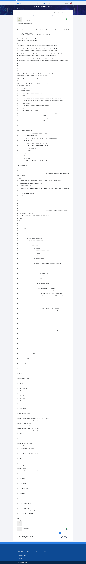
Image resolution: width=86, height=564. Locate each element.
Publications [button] (49, 3)
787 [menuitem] (66, 533)
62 (62, 533)
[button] (17, 0)
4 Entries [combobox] (19, 532)
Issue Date (63, 12)
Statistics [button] (37, 3)
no (65, 536)
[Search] (54, 12)
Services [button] (43, 3)
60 (58, 533)
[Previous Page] (54, 533)
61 (60, 533)
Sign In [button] (20, 3)
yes (62, 536)
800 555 (45, 551)
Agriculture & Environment (19, 20)
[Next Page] (68, 533)
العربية (16, 0)
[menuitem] (20, 550)
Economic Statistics (19, 524)
